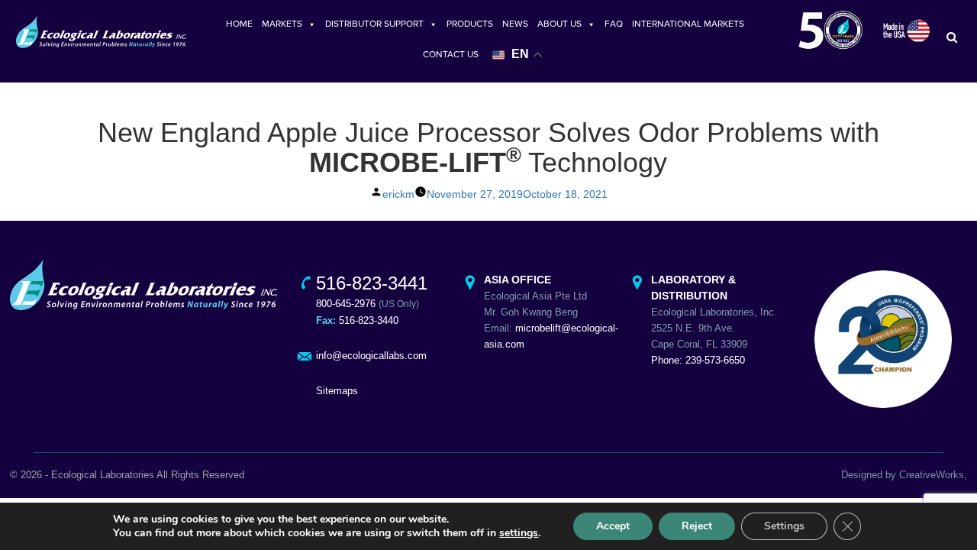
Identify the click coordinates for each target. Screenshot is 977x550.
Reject (697, 526)
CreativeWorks (931, 474)
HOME (239, 24)
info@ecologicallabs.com (371, 355)
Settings (784, 526)
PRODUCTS (470, 24)
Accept (613, 526)
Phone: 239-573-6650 (698, 360)
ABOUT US (559, 24)
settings (518, 533)
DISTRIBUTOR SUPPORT (374, 24)
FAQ (614, 24)
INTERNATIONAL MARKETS (688, 24)
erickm (398, 194)
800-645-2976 (346, 303)
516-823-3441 (371, 283)
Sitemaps (337, 390)
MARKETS (282, 24)
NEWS (515, 24)
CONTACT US (451, 54)
